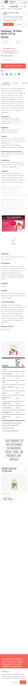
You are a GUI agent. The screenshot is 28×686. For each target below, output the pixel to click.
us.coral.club (11, 21)
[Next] (24, 471)
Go (8, 24)
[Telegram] (7, 74)
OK (23, 682)
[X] (3, 74)
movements (15, 123)
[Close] (2, 2)
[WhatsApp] (11, 74)
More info (15, 682)
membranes (14, 143)
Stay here (19, 24)
